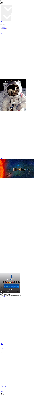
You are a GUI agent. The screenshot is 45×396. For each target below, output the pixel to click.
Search (0, 3)
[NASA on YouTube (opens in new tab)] (1, 385)
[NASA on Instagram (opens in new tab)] (1, 352)
